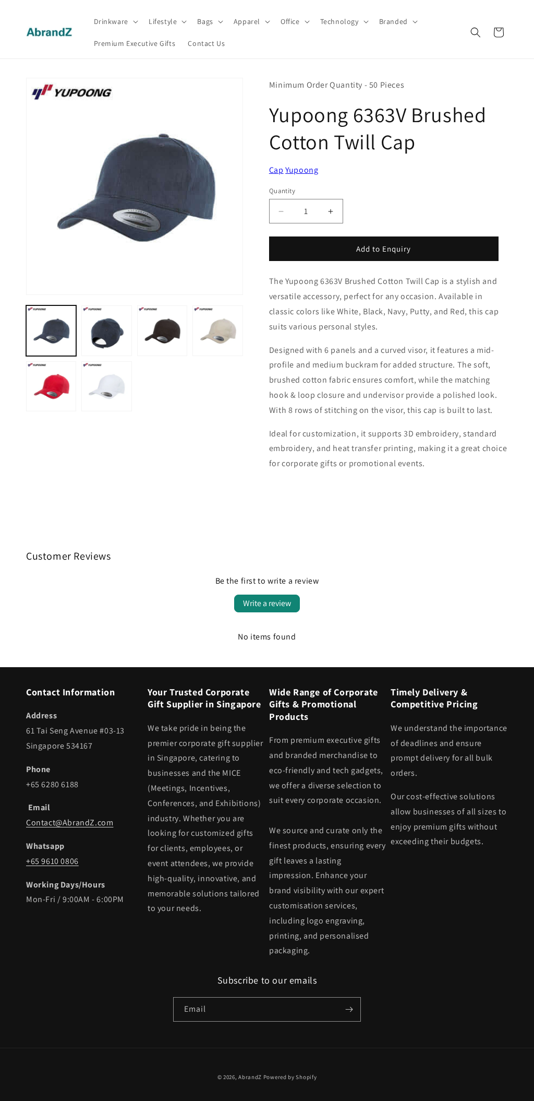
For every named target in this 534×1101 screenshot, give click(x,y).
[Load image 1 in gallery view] (51, 330)
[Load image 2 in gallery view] (106, 330)
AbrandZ (250, 1077)
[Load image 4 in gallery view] (217, 330)
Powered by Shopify (290, 1077)
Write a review (267, 603)
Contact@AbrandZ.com (69, 822)
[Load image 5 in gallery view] (51, 386)
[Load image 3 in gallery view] (162, 330)
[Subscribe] (348, 1009)
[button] (115, 21)
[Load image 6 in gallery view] (106, 386)
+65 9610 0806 (52, 861)
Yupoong (301, 169)
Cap (276, 169)
